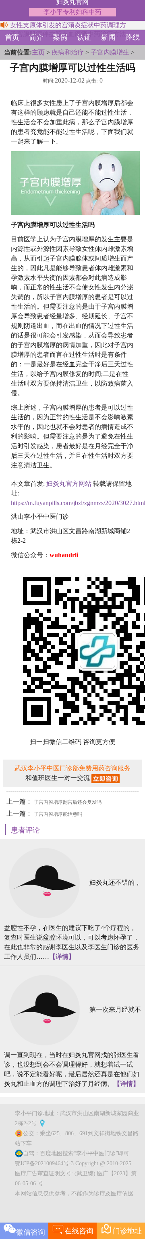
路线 (132, 37)
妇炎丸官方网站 (68, 483)
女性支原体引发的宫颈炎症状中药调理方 (68, 25)
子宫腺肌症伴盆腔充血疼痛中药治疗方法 (68, 33)
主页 (38, 52)
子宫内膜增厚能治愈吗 (58, 814)
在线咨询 (72, 1229)
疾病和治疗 (68, 52)
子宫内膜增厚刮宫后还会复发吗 (68, 802)
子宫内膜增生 (110, 52)
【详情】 (62, 956)
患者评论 (25, 830)
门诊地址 (121, 1229)
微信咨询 (30, 1232)
